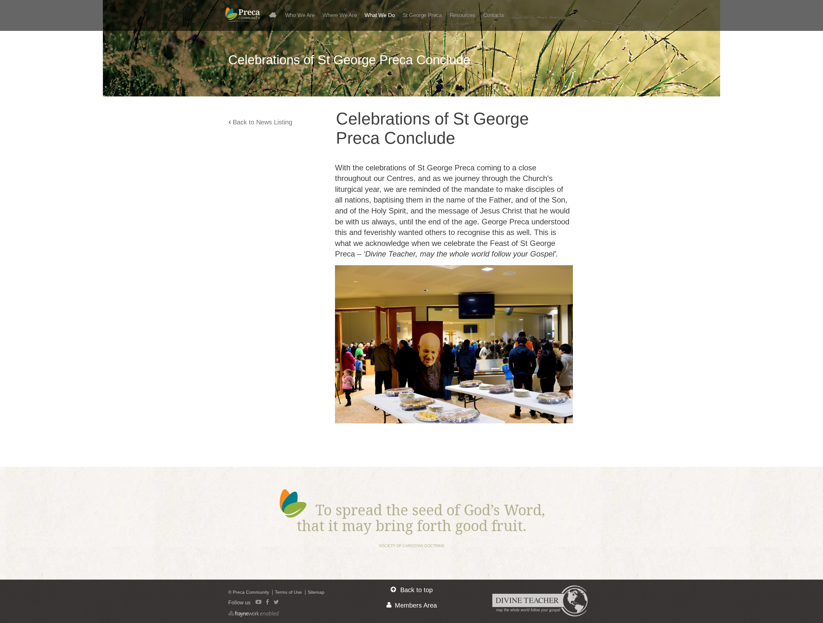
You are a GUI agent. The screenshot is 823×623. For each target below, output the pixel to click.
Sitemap (316, 592)
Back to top (416, 589)
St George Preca (422, 15)
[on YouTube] (258, 602)
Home (275, 14)
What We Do (379, 15)
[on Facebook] (267, 602)
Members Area (416, 605)
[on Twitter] (276, 602)
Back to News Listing (262, 122)
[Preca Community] (242, 18)
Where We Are (339, 15)
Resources (462, 15)
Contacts (493, 15)
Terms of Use (288, 592)
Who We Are (300, 15)
